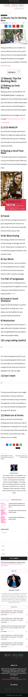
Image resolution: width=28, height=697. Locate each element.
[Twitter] (21, 689)
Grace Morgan (4, 631)
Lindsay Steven (5, 22)
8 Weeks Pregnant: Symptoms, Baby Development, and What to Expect (12, 611)
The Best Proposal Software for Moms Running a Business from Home (17, 505)
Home (2, 13)
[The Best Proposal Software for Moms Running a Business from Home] (4, 509)
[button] (26, 2)
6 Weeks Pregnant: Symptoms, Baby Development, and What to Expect (12, 636)
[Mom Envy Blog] (14, 8)
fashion (13, 294)
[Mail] (14, 689)
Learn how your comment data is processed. (11, 564)
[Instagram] (10, 689)
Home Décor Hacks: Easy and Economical (21, 456)
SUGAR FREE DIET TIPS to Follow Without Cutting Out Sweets (7, 457)
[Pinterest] (17, 689)
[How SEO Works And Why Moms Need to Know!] (4, 520)
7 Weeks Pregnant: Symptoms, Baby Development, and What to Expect (12, 619)
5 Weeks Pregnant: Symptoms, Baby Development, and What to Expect (12, 643)
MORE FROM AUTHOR (16, 499)
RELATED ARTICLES (5, 499)
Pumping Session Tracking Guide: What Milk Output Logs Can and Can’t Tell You (13, 627)
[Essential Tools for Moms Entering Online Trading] (4, 516)
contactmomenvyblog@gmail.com (14, 679)
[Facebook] (6, 689)
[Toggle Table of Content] (18, 71)
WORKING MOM (6, 66)
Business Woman (8, 13)
